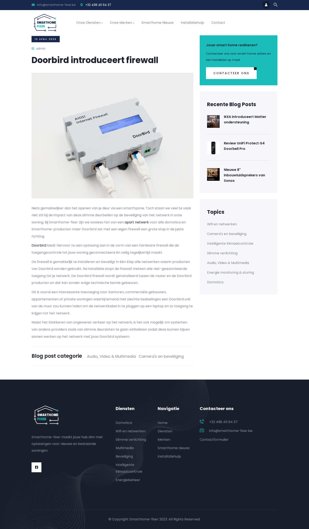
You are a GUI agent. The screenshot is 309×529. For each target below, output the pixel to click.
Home (163, 422)
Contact (218, 22)
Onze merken (121, 22)
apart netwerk (137, 222)
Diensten (165, 431)
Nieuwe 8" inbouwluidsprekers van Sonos (244, 175)
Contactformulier (214, 439)
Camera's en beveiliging (161, 356)
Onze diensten (88, 22)
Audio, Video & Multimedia (111, 356)
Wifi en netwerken (222, 224)
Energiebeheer (128, 480)
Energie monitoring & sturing (230, 272)
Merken (164, 439)
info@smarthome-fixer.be (56, 5)
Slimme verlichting (222, 253)
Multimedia (125, 448)
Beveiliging (124, 456)
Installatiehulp (192, 22)
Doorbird (39, 245)
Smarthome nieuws (157, 22)
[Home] (45, 22)
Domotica (215, 282)
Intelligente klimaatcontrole (230, 243)
